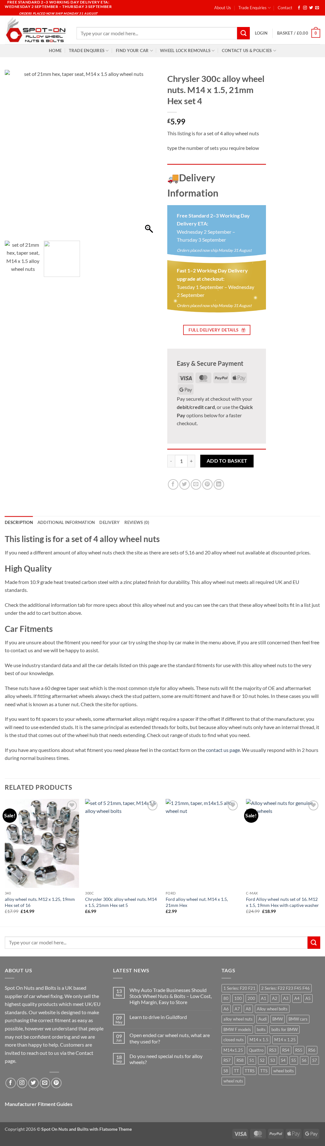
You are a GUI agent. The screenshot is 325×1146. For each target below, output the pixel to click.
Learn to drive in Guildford (158, 1017)
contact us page (223, 750)
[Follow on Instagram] (305, 8)
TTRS (250, 1070)
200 (251, 998)
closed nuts (233, 1039)
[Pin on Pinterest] (207, 484)
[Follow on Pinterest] (56, 1083)
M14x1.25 (233, 1050)
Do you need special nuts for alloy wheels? (165, 1059)
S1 (251, 1060)
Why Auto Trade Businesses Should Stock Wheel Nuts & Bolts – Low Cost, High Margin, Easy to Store (170, 996)
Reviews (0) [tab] (136, 522)
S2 (262, 1060)
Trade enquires (87, 50)
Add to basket (227, 461)
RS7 (227, 1060)
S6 (304, 1060)
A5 (308, 998)
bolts (261, 1029)
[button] (261, 33)
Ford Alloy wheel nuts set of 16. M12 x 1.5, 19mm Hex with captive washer (282, 902)
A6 (226, 1008)
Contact (285, 7)
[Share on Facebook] (173, 484)
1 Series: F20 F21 (239, 988)
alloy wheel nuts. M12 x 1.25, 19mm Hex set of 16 (40, 902)
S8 (225, 1070)
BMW (277, 1019)
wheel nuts (233, 1080)
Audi (262, 1019)
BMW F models (237, 1029)
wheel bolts (283, 1070)
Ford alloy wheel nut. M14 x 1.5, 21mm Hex (197, 902)
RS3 (272, 1050)
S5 (293, 1060)
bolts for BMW (284, 1029)
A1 (263, 998)
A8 (248, 1008)
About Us (222, 7)
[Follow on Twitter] (311, 8)
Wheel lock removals (185, 50)
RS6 (311, 1050)
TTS (264, 1070)
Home (55, 50)
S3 (272, 1060)
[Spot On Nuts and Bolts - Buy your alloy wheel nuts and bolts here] (36, 30)
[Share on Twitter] (184, 484)
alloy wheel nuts (238, 1019)
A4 (297, 998)
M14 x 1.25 (285, 1039)
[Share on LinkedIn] (219, 484)
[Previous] (5, 862)
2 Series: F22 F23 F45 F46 (285, 988)
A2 (274, 998)
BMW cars (298, 1019)
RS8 (240, 1060)
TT (236, 1070)
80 (226, 998)
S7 (314, 1060)
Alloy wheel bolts (272, 1008)
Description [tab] (19, 522)
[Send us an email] (317, 8)
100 (238, 998)
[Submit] (243, 33)
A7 (237, 1008)
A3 (286, 998)
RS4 (285, 1050)
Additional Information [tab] (66, 522)
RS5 (298, 1050)
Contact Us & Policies (247, 50)
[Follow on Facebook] (299, 8)
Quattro (256, 1050)
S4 (283, 1060)
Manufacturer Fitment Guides (38, 1104)
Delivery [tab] (109, 522)
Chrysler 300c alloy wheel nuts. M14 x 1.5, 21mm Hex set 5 (121, 902)
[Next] (320, 862)
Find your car (132, 50)
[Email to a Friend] (196, 484)
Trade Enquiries (252, 7)
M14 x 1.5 (259, 1039)
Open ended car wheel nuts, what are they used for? (169, 1038)
